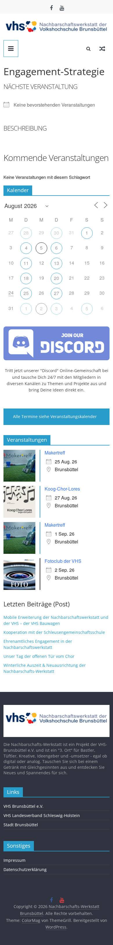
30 (56, 232)
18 (26, 278)
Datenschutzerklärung (25, 869)
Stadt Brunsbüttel (20, 824)
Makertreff (55, 452)
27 (56, 293)
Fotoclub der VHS (63, 561)
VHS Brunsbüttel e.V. (23, 806)
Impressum (14, 860)
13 (56, 263)
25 (26, 293)
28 (26, 232)
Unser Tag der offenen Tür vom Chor (38, 656)
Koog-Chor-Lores (62, 488)
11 (26, 263)
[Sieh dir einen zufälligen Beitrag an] (102, 48)
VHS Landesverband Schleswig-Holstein (41, 815)
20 (56, 278)
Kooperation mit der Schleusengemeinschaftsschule (54, 632)
